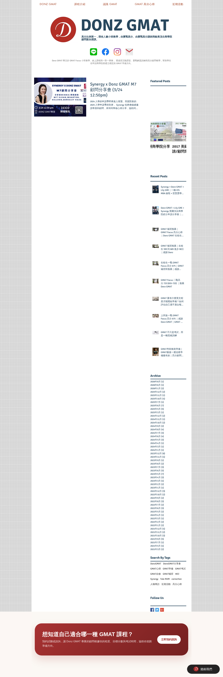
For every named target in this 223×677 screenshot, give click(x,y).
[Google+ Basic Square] (162, 610)
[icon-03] (129, 51)
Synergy (154, 579)
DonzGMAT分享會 (172, 563)
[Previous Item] (155, 131)
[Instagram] (117, 51)
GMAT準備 (168, 568)
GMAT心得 (155, 568)
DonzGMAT (155, 563)
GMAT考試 (180, 568)
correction (177, 579)
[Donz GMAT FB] (105, 51)
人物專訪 (154, 584)
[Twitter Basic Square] (157, 610)
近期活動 (166, 584)
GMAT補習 (168, 574)
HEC (177, 574)
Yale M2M (165, 579)
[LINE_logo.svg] (93, 51)
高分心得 (177, 584)
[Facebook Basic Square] (152, 610)
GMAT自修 (155, 574)
